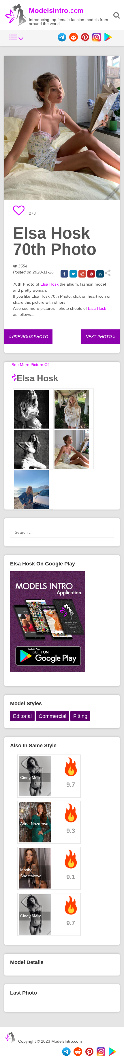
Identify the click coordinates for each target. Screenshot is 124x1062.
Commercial (52, 716)
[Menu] (16, 40)
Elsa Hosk (49, 284)
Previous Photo (29, 336)
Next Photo (99, 336)
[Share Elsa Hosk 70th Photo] (107, 275)
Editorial (22, 716)
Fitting (80, 716)
